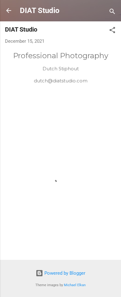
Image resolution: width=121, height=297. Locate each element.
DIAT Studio (40, 10)
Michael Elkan (75, 285)
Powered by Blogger (64, 273)
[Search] (112, 12)
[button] (112, 31)
